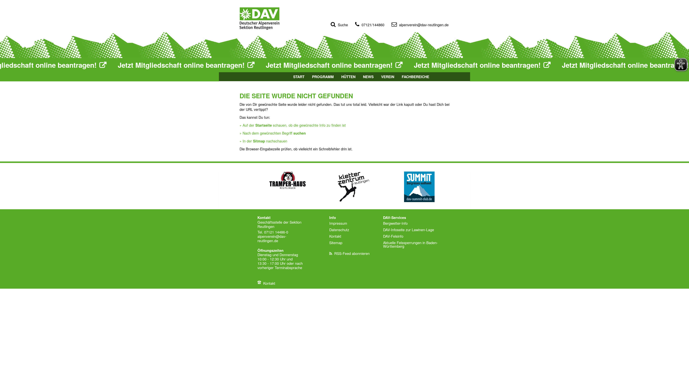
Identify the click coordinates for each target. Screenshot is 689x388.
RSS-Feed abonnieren (352, 253)
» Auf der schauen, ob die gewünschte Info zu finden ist (293, 125)
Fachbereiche (415, 76)
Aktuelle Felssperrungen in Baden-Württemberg (410, 244)
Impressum (338, 223)
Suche (343, 24)
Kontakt (269, 283)
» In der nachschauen (263, 141)
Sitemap (335, 242)
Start (298, 76)
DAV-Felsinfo (393, 236)
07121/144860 (373, 24)
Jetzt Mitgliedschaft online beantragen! (150, 65)
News (368, 76)
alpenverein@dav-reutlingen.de (424, 24)
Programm (323, 76)
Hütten (348, 76)
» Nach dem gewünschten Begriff (273, 133)
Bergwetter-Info (395, 223)
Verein (387, 76)
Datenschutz (339, 229)
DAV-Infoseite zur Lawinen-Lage (408, 229)
